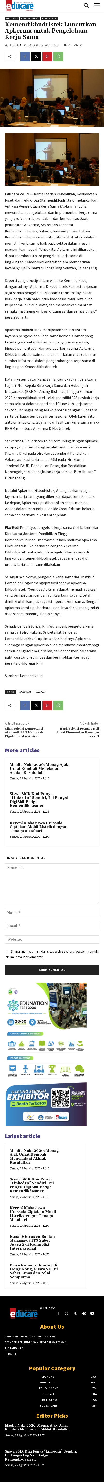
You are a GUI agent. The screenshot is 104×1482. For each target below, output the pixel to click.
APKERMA (25, 692)
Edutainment (30, 18)
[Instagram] (67, 1314)
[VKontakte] (84, 1314)
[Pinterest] (47, 56)
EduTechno (49, 18)
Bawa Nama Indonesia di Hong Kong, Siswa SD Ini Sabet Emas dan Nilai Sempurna (34, 1271)
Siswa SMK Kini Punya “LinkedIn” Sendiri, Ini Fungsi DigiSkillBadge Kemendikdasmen (39, 800)
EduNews (12, 18)
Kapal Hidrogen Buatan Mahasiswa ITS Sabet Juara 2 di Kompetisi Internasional (32, 1242)
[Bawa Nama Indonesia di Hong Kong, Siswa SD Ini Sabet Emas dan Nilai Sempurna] (72, 1272)
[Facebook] (25, 56)
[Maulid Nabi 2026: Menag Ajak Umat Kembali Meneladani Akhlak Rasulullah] (83, 773)
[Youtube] (92, 1314)
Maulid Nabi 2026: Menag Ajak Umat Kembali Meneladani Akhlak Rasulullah (39, 769)
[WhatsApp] (58, 56)
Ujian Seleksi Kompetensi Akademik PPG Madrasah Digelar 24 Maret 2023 (24, 732)
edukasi (40, 692)
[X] (36, 56)
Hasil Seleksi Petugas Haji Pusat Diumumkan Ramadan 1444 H (77, 732)
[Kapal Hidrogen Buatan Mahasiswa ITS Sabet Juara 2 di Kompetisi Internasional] (72, 1243)
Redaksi (14, 45)
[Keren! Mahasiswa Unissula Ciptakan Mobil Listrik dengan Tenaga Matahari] (83, 831)
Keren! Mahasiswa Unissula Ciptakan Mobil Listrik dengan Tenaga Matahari (38, 827)
